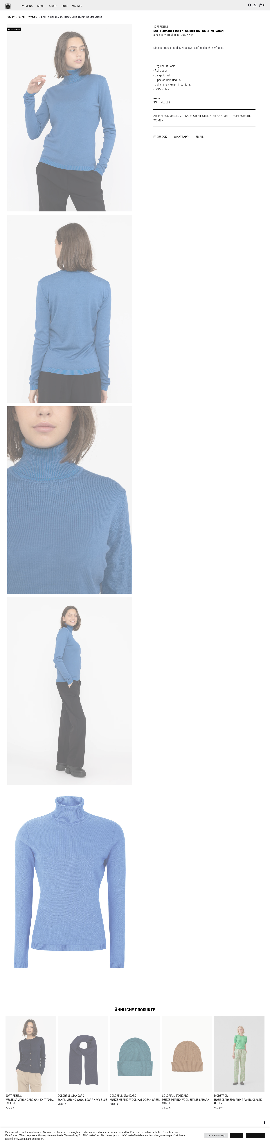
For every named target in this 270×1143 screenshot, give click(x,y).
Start (11, 17)
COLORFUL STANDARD (71, 1095)
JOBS (65, 6)
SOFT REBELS (160, 26)
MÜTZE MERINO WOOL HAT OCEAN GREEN (135, 1099)
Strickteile (210, 116)
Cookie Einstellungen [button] (216, 1135)
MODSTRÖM (221, 1095)
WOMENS (27, 6)
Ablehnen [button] (236, 1135)
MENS (40, 6)
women (158, 120)
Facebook (160, 137)
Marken (77, 6)
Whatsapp (181, 137)
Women (32, 17)
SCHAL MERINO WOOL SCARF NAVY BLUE (82, 1099)
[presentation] (8, 1053)
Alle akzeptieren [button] (255, 1135)
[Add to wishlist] (51, 1020)
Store (53, 6)
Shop (21, 17)
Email (200, 137)
